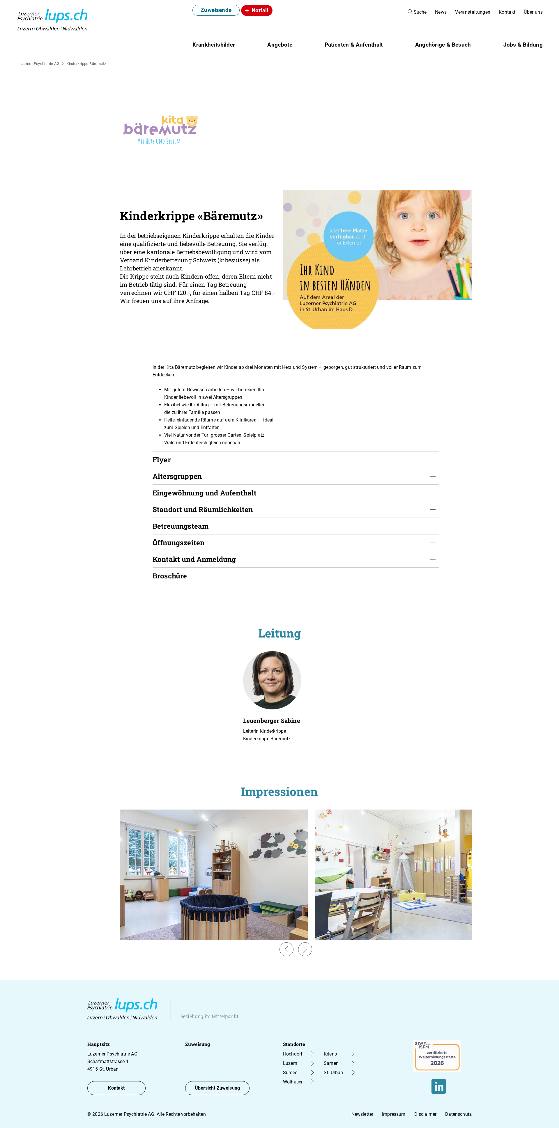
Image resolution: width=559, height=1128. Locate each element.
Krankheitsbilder (213, 44)
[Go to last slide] (286, 949)
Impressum (393, 1114)
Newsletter (362, 1114)
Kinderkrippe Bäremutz (86, 63)
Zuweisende (216, 10)
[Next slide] (305, 949)
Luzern (290, 1063)
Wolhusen (293, 1082)
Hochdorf (293, 1054)
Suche (420, 12)
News (441, 12)
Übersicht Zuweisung (217, 1088)
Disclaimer (425, 1114)
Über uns (533, 12)
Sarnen (331, 1063)
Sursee (290, 1072)
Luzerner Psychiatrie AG (38, 63)
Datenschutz (458, 1114)
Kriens (330, 1054)
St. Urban (333, 1072)
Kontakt (507, 12)
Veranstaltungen (472, 12)
